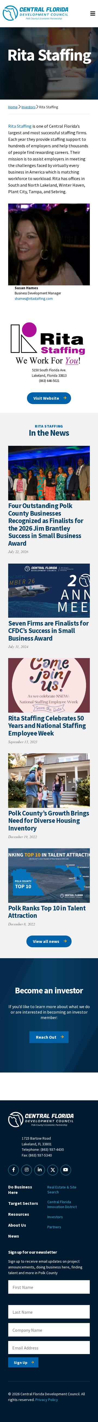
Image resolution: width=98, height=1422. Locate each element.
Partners (54, 1226)
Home (13, 106)
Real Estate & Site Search (61, 1189)
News (13, 1236)
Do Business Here (20, 1189)
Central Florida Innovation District (62, 1204)
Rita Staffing (20, 126)
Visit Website (46, 398)
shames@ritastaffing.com (34, 298)
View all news (46, 941)
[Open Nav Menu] (92, 14)
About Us (17, 1225)
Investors (28, 106)
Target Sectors (23, 1203)
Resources (18, 1214)
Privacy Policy (46, 1399)
